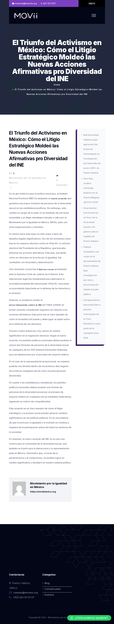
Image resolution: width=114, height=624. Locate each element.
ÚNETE (92, 3)
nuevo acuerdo (59, 199)
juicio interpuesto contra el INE (25, 305)
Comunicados (52, 588)
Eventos (49, 594)
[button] (89, 618)
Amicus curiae (46, 269)
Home (57, 84)
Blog (47, 583)
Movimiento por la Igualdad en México (27, 180)
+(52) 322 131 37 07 (23, 597)
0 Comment (62, 182)
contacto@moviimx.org (25, 592)
